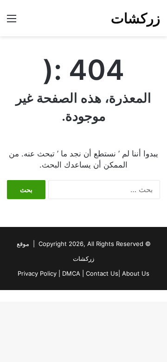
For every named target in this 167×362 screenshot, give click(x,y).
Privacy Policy (37, 273)
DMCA (71, 273)
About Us (135, 273)
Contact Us (102, 273)
